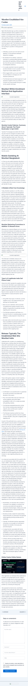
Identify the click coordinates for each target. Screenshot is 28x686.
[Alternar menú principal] (25, 6)
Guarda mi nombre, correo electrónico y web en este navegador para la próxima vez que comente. (13, 665)
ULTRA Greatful (20, 6)
